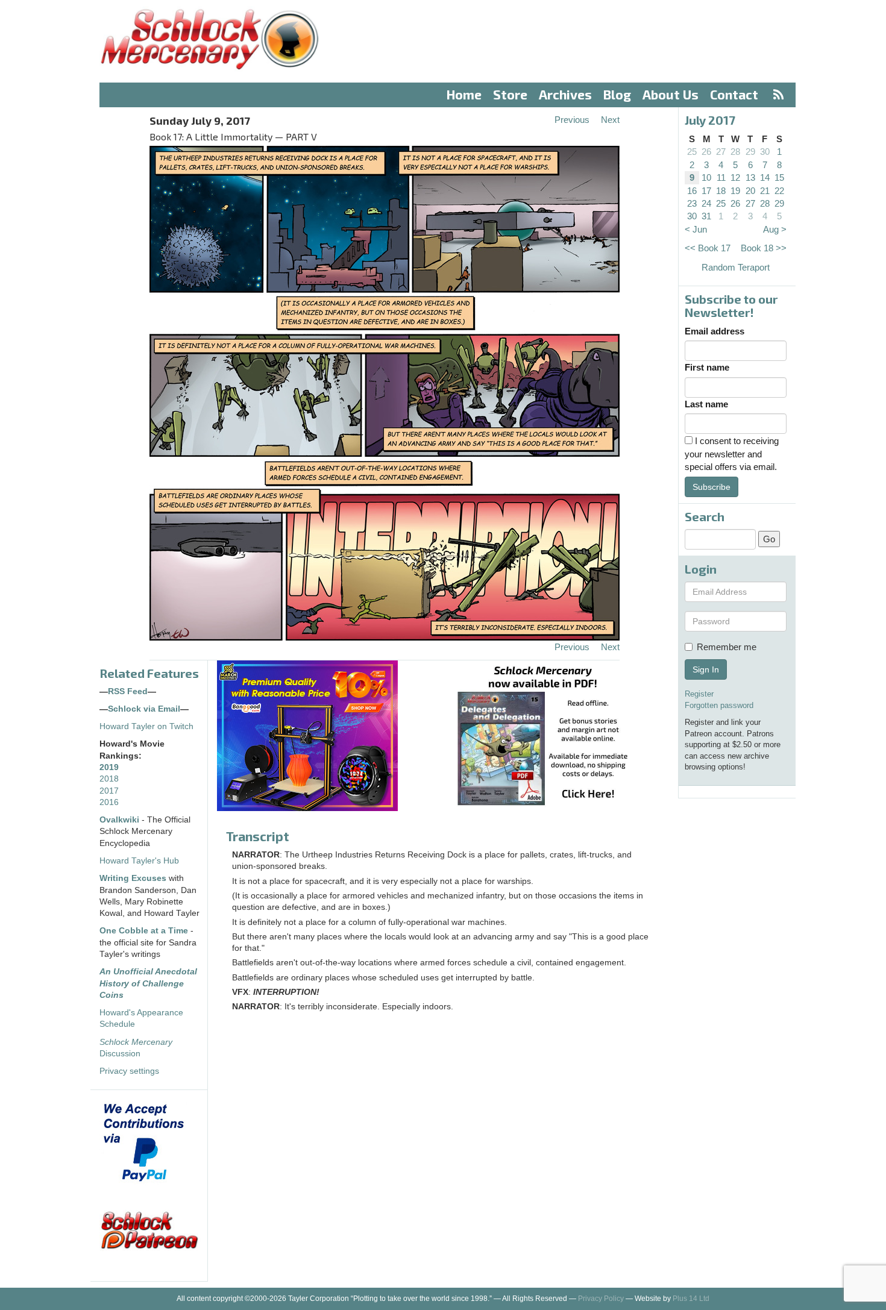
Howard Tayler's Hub (139, 860)
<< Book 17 (707, 248)
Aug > (775, 229)
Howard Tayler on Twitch (146, 726)
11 (721, 177)
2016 (109, 802)
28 (735, 151)
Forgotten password (719, 705)
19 (735, 191)
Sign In (706, 669)
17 (706, 191)
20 (750, 191)
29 (750, 151)
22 (779, 191)
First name (707, 367)
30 (765, 151)
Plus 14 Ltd (691, 1298)
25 (692, 151)
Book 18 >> (764, 248)
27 (721, 151)
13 (750, 177)
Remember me (726, 647)
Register (699, 693)
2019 (109, 767)
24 (706, 203)
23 (692, 203)
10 (706, 177)
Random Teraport (736, 267)
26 (706, 151)
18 (721, 191)
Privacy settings (129, 1071)
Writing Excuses (132, 878)
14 (765, 177)
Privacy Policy (601, 1298)
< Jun (696, 229)
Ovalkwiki (120, 819)
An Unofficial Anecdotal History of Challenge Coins (148, 983)
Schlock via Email (144, 708)
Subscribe (711, 487)
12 (735, 177)
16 (692, 191)
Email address (714, 331)
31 (706, 216)
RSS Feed (128, 691)
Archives (565, 94)
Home (464, 94)
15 (779, 177)
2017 (109, 790)
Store (510, 94)
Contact (734, 94)
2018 (109, 778)
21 (765, 191)
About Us (671, 94)
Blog (617, 94)
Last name (706, 404)
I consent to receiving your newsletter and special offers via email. (732, 454)
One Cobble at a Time (143, 930)
